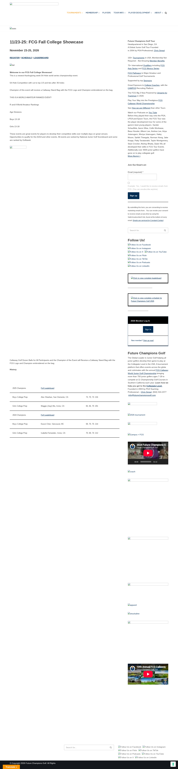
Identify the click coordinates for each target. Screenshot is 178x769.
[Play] (131, 461)
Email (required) (135, 172)
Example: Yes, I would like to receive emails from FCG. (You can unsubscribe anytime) (148, 187)
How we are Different (141, 108)
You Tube (153, 112)
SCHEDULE (26, 58)
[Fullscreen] (164, 461)
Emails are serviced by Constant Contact (148, 220)
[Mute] (160, 461)
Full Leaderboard (47, 388)
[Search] (166, 13)
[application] (148, 453)
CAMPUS (132, 88)
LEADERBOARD (41, 58)
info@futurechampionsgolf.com (142, 395)
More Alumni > (134, 156)
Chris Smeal (159, 50)
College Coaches (152, 85)
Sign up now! (148, 341)
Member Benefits (157, 61)
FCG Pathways (134, 73)
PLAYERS (106, 12)
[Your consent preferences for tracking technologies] (173, 764)
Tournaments (138, 58)
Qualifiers (147, 65)
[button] (82, 12)
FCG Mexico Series (150, 68)
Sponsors (148, 80)
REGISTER (15, 58)
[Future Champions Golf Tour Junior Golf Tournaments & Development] (34, 13)
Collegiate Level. (154, 386)
